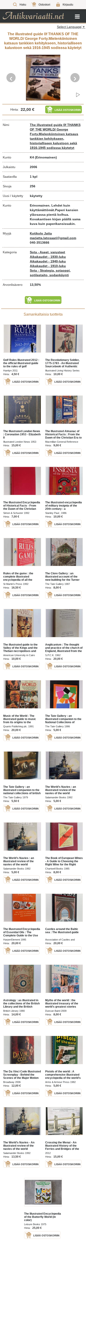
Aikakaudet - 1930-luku (48, 257)
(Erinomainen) (46, 157)
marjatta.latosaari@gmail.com (53, 238)
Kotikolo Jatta (41, 233)
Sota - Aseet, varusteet (47, 252)
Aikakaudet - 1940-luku (48, 261)
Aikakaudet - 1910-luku (48, 266)
